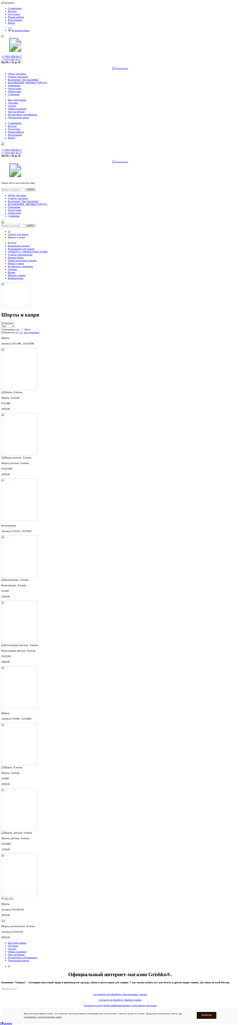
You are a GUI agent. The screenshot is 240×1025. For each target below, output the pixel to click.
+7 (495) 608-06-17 (11, 56)
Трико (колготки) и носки (22, 260)
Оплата (12, 105)
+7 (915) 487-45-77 (11, 59)
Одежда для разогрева (20, 254)
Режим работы (16, 17)
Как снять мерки (17, 100)
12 (21, 332)
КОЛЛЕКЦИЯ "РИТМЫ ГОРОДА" (28, 82)
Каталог (12, 11)
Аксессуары (14, 88)
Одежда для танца (18, 76)
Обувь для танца (17, 73)
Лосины (12, 269)
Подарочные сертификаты (22, 114)
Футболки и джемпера (20, 266)
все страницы (31, 332)
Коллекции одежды (19, 245)
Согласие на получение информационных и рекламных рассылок (120, 1005)
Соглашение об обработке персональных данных (120, 994)
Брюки (11, 272)
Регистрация (15, 20)
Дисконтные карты (18, 117)
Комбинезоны (15, 278)
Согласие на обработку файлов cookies (120, 1000)
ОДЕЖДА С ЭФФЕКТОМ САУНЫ (28, 251)
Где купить (14, 14)
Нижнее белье (16, 257)
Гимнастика (14, 91)
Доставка (13, 102)
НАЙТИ (30, 189)
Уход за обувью (16, 111)
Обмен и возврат (17, 108)
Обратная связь (121, 68)
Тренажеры (14, 85)
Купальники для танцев (21, 248)
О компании (15, 8)
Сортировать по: (10, 329)
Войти (11, 23)
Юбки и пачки (16, 263)
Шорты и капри (16, 275)
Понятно (206, 1015)
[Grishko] (15, 51)
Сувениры (13, 94)
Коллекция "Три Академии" (23, 79)
